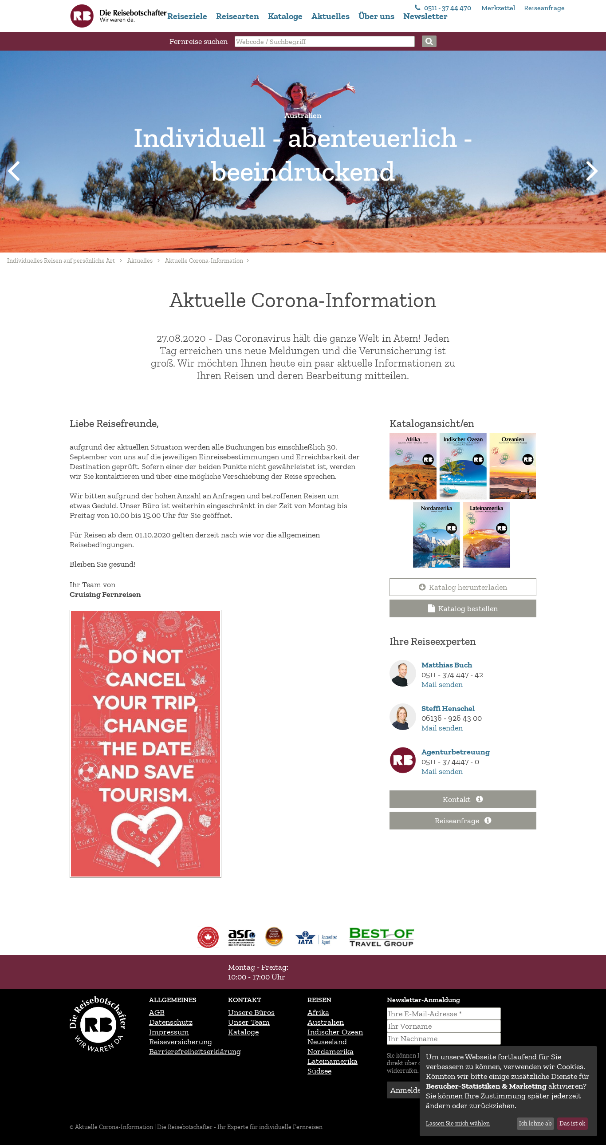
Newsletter (425, 16)
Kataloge (285, 16)
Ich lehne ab (535, 1123)
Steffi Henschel (448, 708)
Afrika (318, 1012)
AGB (157, 1012)
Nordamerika (330, 1051)
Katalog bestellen (468, 608)
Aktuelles (330, 16)
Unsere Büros (251, 1012)
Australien (325, 1022)
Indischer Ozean (335, 1032)
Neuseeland (327, 1041)
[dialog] (508, 1091)
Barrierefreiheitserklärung (195, 1051)
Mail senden (442, 684)
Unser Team (249, 1022)
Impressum (169, 1032)
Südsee (319, 1071)
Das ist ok (572, 1123)
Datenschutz (171, 1022)
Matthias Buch (446, 665)
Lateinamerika (332, 1061)
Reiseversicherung (180, 1041)
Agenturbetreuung (455, 752)
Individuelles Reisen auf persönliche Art (61, 261)
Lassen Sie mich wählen (458, 1123)
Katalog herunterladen (468, 587)
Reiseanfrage (544, 8)
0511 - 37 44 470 (447, 8)
